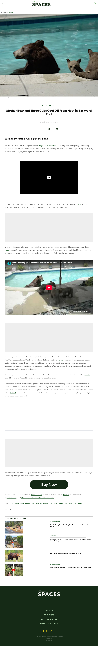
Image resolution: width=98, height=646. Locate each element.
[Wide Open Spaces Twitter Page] (54, 631)
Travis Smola (45, 122)
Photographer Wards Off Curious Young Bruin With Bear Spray (71, 567)
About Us (49, 610)
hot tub (13, 393)
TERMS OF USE (49, 638)
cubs (7, 250)
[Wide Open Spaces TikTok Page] (51, 631)
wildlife (61, 360)
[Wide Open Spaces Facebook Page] (43, 631)
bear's (87, 375)
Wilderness (4, 12)
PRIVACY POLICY (49, 640)
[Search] (95, 2)
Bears (78, 204)
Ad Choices (49, 615)
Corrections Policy (49, 624)
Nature (11, 12)
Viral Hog (10, 97)
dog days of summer (47, 146)
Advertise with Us (49, 619)
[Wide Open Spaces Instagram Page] (47, 631)
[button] (2, 4)
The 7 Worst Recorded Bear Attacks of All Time (65, 553)
